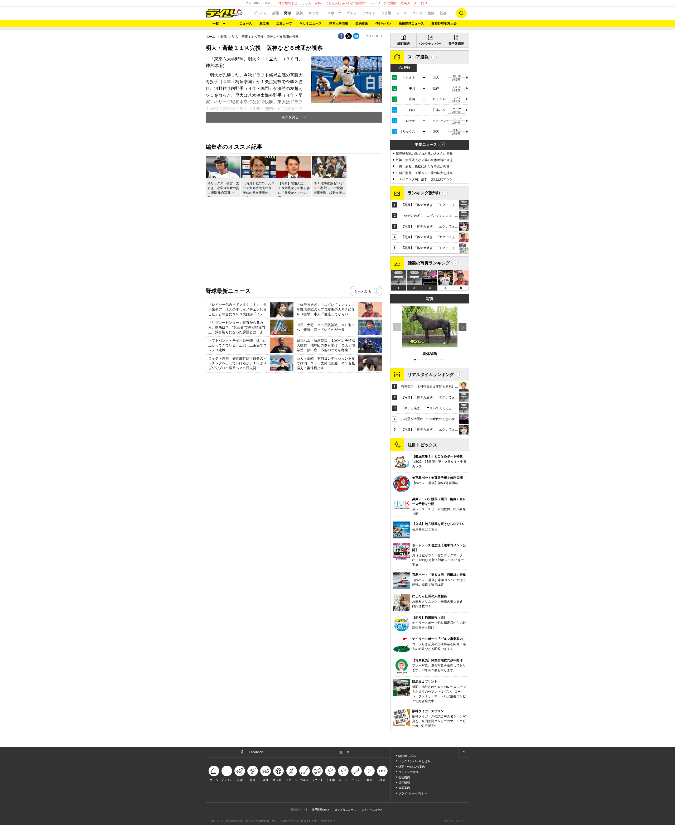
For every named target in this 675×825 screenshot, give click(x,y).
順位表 (264, 23)
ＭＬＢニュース (311, 23)
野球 (287, 13)
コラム (417, 13)
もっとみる (362, 291)
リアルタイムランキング (431, 374)
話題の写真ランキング (429, 263)
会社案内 (404, 777)
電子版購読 (456, 44)
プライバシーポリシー (412, 793)
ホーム (210, 36)
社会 (443, 13)
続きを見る (290, 117)
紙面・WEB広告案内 (411, 766)
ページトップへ (464, 752)
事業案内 (404, 787)
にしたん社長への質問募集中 (346, 3)
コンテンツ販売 (408, 772)
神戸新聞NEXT (320, 809)
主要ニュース (426, 144)
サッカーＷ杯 (311, 3)
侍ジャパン (383, 23)
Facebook (256, 752)
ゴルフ (351, 13)
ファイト (369, 13)
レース (402, 13)
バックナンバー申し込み (414, 761)
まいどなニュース (345, 809)
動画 (431, 13)
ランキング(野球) (424, 193)
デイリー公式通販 (383, 3)
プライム (260, 13)
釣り (424, 3)
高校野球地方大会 (444, 23)
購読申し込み (407, 756)
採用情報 (404, 782)
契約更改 (361, 23)
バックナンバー (430, 44)
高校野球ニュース (411, 23)
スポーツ (334, 13)
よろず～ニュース (372, 809)
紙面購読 (403, 44)
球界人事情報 (338, 23)
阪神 (299, 13)
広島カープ (409, 3)
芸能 (275, 13)
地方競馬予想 (287, 3)
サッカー (315, 13)
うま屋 (386, 13)
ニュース (245, 23)
